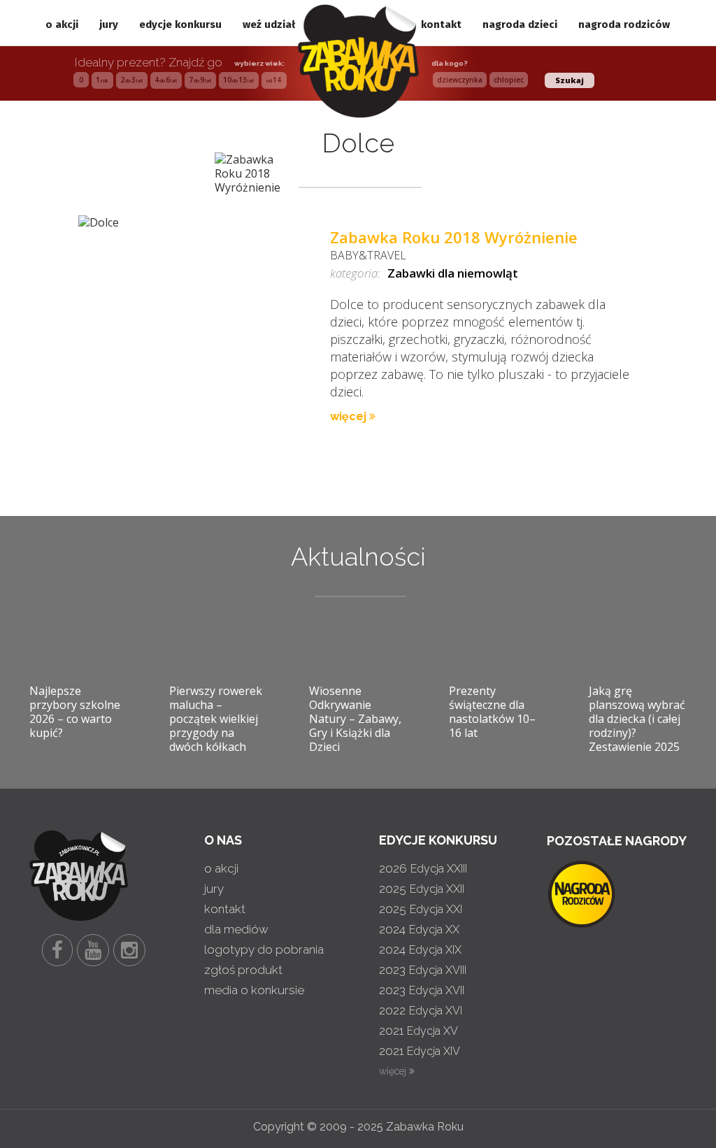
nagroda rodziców (624, 24)
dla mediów (236, 929)
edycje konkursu (180, 24)
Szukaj (569, 80)
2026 (423, 868)
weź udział (269, 24)
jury (108, 24)
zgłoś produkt (243, 970)
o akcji (61, 24)
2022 (420, 1010)
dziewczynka (459, 80)
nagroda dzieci (519, 24)
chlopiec (509, 80)
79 (200, 80)
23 (131, 80)
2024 (419, 929)
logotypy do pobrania (264, 949)
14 (273, 80)
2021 (418, 1031)
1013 (238, 80)
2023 (422, 970)
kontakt (441, 24)
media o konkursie (254, 990)
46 (166, 80)
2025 (421, 889)
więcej (349, 416)
